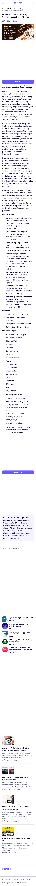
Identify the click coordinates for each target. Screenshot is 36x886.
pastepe (18, 2)
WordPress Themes (13, 9)
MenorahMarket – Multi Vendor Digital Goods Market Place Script (21, 633)
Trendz (11, 636)
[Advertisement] (18, 60)
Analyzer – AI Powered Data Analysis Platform (18, 625)
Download (18, 472)
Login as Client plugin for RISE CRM (21, 618)
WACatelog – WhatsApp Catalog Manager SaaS (20, 641)
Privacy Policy (6, 879)
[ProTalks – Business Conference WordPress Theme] (8, 799)
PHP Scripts (12, 620)
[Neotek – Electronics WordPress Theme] (8, 831)
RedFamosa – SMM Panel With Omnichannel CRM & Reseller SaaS (21, 649)
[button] (3, 3)
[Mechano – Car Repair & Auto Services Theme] (8, 770)
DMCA (16, 879)
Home (4, 9)
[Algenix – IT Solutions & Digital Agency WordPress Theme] (8, 740)
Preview (18, 81)
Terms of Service (25, 879)
